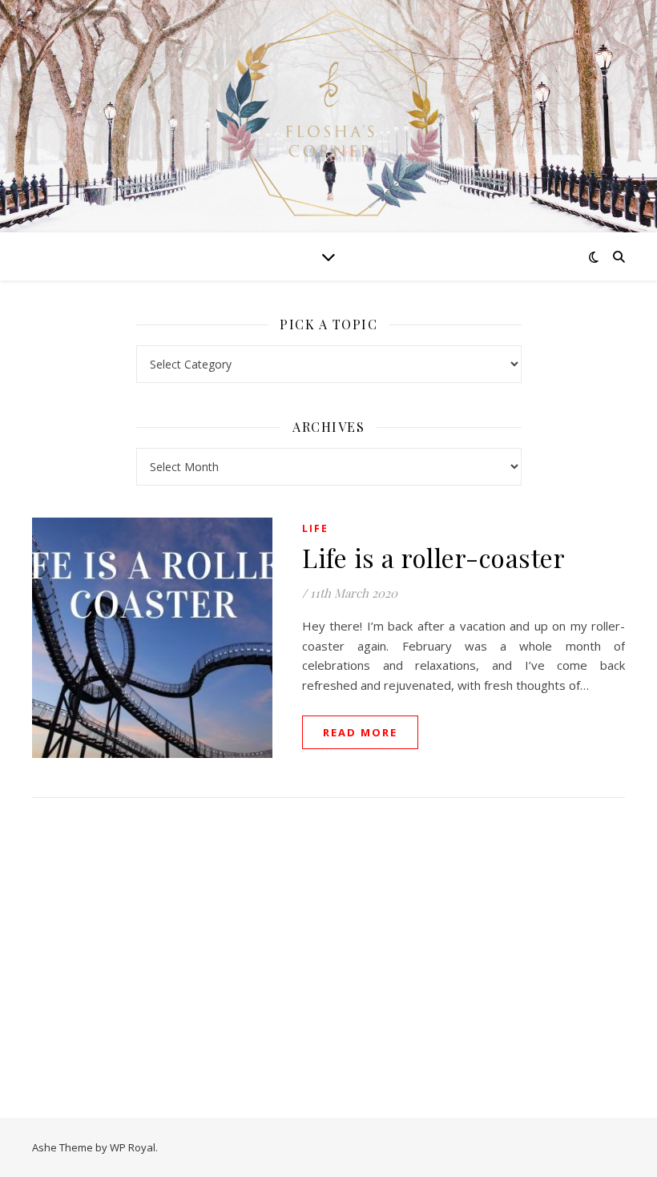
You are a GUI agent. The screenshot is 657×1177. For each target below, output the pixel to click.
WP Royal (132, 1147)
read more (360, 732)
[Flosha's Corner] (328, 114)
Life (315, 528)
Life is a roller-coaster (433, 557)
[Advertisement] (329, 941)
